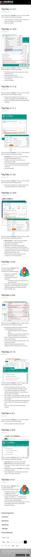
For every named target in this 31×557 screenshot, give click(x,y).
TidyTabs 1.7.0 (15, 383)
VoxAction (5, 517)
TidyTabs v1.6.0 (8, 429)
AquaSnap (5, 524)
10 (5, 546)
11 (9, 546)
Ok (28, 555)
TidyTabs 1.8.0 (15, 323)
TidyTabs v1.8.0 (8, 295)
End (17, 546)
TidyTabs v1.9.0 (8, 261)
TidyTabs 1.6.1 (15, 419)
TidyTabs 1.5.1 (15, 486)
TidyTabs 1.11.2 (15, 93)
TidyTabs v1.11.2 (8, 86)
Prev (8, 542)
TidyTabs (5, 528)
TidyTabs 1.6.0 (15, 457)
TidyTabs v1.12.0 (8, 28)
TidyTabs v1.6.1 (8, 413)
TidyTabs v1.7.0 (8, 351)
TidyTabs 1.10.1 (15, 181)
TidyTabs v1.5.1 (8, 479)
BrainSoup (5, 521)
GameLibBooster (7, 532)
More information (20, 555)
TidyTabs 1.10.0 (15, 236)
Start (3, 542)
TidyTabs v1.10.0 (8, 192)
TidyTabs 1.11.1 (15, 152)
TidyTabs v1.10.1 (8, 174)
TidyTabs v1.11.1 (8, 108)
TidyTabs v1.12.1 (8, 9)
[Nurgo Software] (6, 2)
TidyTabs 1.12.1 (15, 15)
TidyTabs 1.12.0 (15, 68)
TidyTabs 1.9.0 (15, 268)
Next (13, 546)
